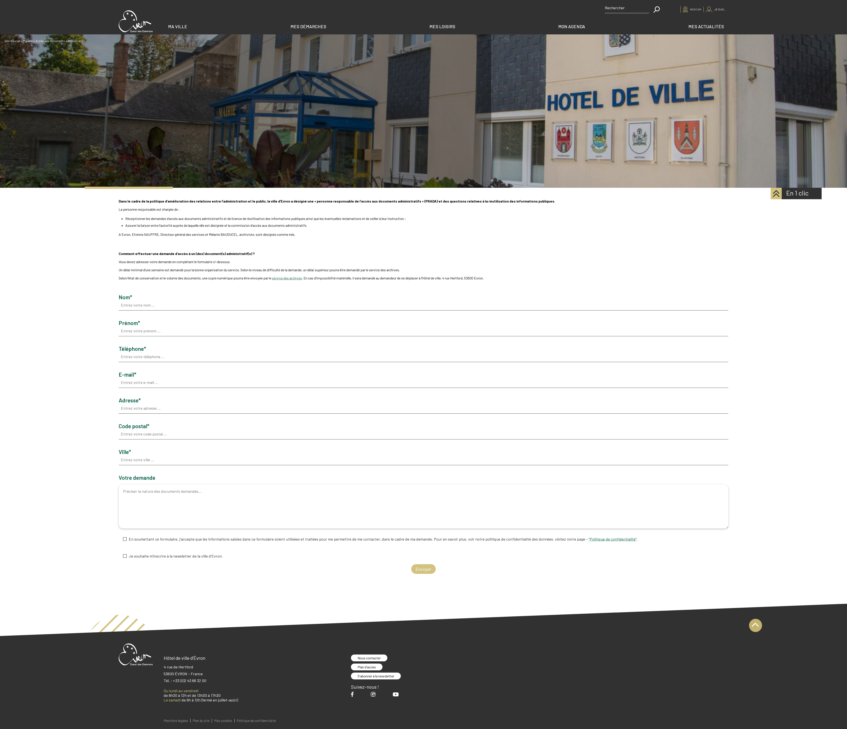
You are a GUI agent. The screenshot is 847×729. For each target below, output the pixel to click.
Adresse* (130, 401)
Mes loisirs (442, 26)
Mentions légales (176, 720)
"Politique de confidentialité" (613, 539)
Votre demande (137, 478)
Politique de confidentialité (256, 720)
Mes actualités (706, 26)
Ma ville (177, 26)
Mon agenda (571, 26)
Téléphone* (132, 349)
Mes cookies (223, 720)
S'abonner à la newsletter (376, 676)
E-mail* (127, 375)
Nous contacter (369, 658)
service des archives (287, 278)
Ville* (125, 452)
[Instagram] (374, 694)
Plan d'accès (367, 667)
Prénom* (129, 323)
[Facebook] (353, 694)
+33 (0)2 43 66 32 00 (189, 680)
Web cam (695, 9)
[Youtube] (397, 694)
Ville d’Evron (12, 41)
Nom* (125, 297)
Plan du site (201, 720)
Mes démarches (308, 26)
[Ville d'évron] (136, 21)
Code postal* (134, 426)
